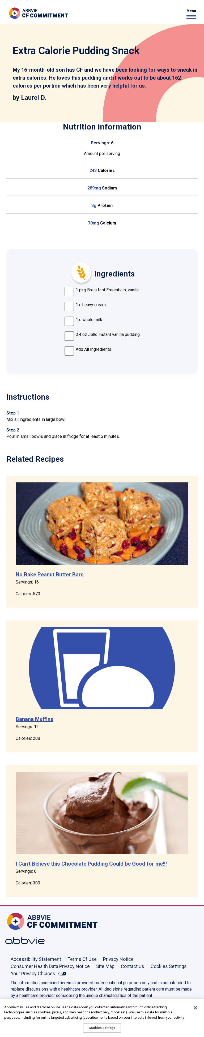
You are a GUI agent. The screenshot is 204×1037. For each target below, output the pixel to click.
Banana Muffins (34, 719)
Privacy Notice (118, 959)
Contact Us (132, 966)
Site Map (105, 966)
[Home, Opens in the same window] (22, 921)
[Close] (195, 1008)
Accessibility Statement (36, 959)
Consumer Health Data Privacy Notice (50, 966)
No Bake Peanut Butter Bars (50, 574)
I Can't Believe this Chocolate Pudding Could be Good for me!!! (91, 864)
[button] (190, 14)
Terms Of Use (82, 959)
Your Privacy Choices (33, 973)
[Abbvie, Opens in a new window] (22, 940)
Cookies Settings (169, 966)
